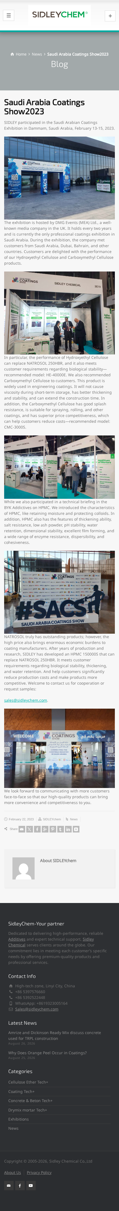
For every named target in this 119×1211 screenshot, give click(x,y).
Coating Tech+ (21, 1091)
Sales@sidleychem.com (36, 1009)
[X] (29, 829)
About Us (12, 1172)
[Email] (22, 829)
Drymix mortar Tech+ (27, 1110)
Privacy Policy (39, 1172)
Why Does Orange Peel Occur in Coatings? (47, 1052)
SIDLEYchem (52, 819)
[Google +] (45, 829)
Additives (16, 939)
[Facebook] (37, 829)
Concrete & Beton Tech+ (30, 1100)
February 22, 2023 (21, 819)
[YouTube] (31, 1185)
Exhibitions (18, 1119)
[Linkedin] (68, 829)
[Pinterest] (53, 829)
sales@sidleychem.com (25, 700)
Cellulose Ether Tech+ (28, 1082)
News (74, 819)
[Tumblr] (60, 829)
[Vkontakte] (76, 829)
